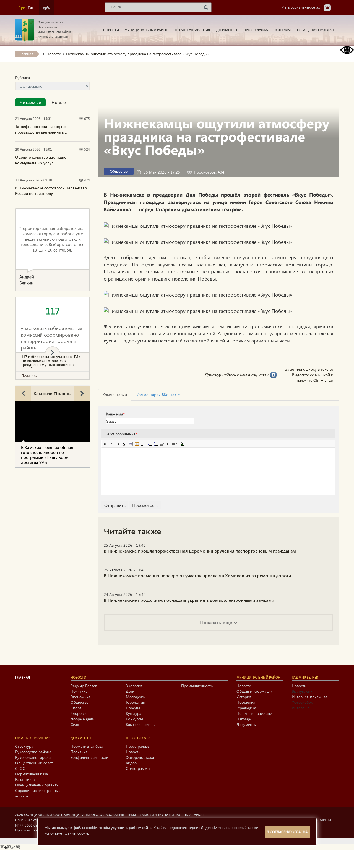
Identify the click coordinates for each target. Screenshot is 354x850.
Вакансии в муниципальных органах (36, 782)
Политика (29, 375)
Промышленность (197, 685)
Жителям (282, 30)
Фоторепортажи (140, 757)
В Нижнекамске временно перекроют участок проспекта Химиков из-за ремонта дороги (197, 575)
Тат (30, 8)
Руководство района (33, 751)
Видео (131, 762)
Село (75, 724)
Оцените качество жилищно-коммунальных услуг (41, 160)
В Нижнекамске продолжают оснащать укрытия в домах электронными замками (189, 600)
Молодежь (135, 696)
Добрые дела (82, 718)
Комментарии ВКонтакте (158, 394)
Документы (226, 30)
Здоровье (79, 713)
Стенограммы (138, 768)
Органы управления (192, 30)
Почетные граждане (254, 713)
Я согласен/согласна (287, 831)
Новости (111, 30)
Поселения (245, 702)
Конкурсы (134, 718)
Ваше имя (115, 414)
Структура (24, 746)
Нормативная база (31, 773)
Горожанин (135, 702)
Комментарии (115, 394)
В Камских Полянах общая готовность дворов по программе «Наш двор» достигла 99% (47, 454)
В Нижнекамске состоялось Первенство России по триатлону (51, 190)
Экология (134, 685)
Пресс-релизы (138, 746)
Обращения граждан (315, 30)
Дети (130, 691)
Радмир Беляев (84, 685)
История (243, 696)
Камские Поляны (52, 393)
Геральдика (246, 707)
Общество (119, 171)
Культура (133, 713)
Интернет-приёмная (309, 696)
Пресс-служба (255, 30)
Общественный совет (34, 762)
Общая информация (254, 691)
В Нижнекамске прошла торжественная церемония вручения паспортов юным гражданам (200, 551)
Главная (26, 53)
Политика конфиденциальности (89, 754)
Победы (133, 707)
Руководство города (33, 757)
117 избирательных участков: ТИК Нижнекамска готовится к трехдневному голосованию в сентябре (50, 362)
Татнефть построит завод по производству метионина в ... (41, 129)
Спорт (76, 707)
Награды (244, 718)
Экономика (80, 696)
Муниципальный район (146, 30)
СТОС (20, 768)
